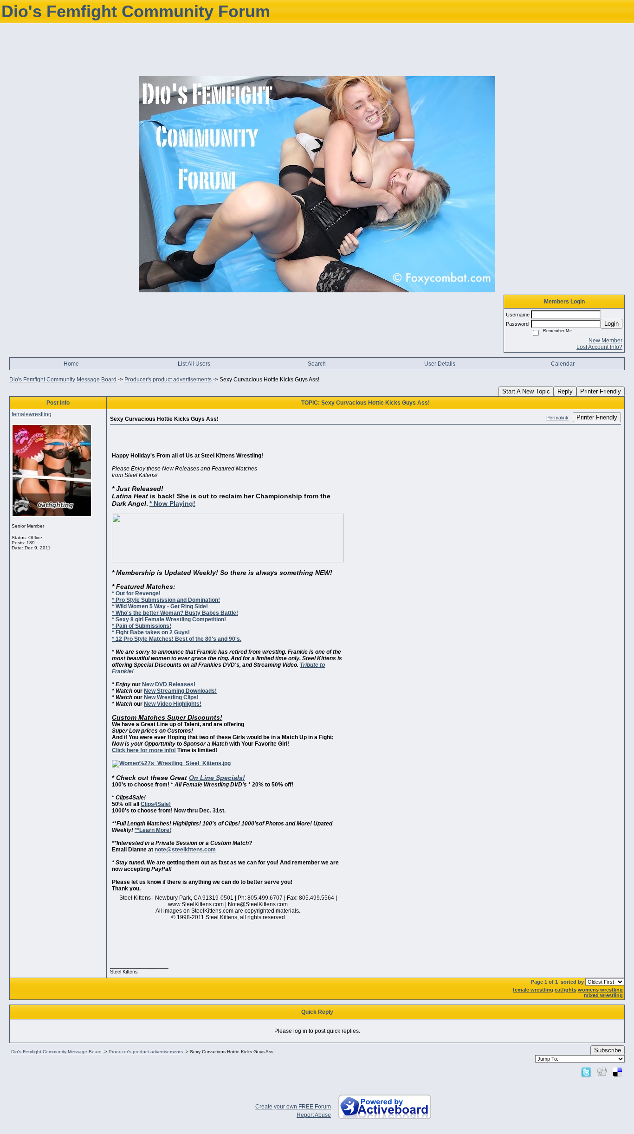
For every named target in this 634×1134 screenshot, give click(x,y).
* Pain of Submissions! (141, 626)
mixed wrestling (603, 995)
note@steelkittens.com (185, 849)
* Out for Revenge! (136, 593)
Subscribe (607, 1050)
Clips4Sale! (156, 804)
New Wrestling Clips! (171, 697)
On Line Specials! (217, 777)
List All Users (194, 364)
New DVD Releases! (168, 684)
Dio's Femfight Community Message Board (62, 379)
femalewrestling (32, 414)
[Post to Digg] (602, 1072)
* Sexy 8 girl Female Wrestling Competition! (169, 619)
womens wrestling (600, 989)
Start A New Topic (526, 391)
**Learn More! (153, 830)
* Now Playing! (172, 503)
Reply (565, 391)
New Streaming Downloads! (180, 691)
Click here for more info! (144, 750)
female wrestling (533, 989)
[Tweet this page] (586, 1072)
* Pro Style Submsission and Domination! (166, 600)
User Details (439, 364)
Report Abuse (314, 1115)
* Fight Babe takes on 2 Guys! (151, 632)
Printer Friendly (600, 391)
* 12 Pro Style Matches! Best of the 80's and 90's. (176, 639)
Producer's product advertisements (168, 379)
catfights (565, 989)
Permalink (557, 417)
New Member (605, 340)
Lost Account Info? (599, 347)
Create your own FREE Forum (293, 1106)
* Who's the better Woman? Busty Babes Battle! (175, 613)
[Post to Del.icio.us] (617, 1072)
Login (611, 323)
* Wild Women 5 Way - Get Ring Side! (160, 606)
